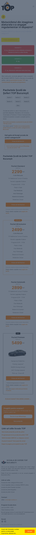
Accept (29, 531)
